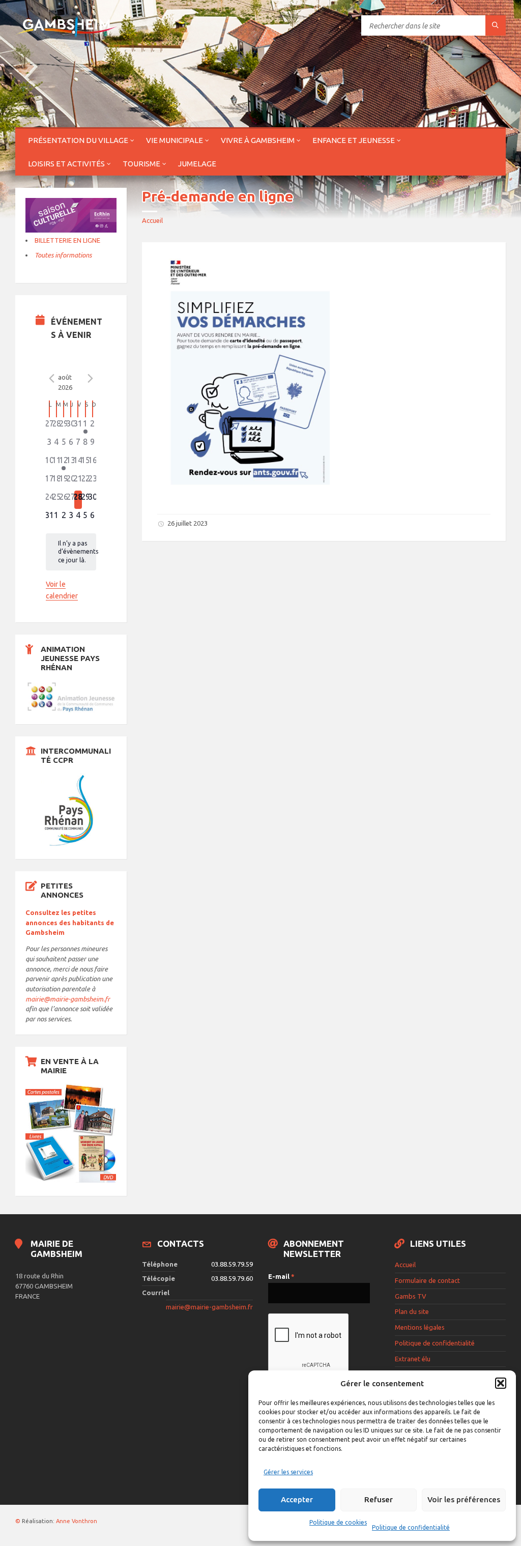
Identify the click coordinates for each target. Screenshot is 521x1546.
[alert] (71, 552)
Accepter (297, 1499)
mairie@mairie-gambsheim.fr (67, 999)
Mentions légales (420, 1327)
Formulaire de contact (427, 1280)
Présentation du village (78, 140)
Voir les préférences (463, 1499)
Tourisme (141, 163)
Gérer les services (288, 1472)
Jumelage (197, 163)
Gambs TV (410, 1296)
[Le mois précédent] (90, 379)
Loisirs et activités (66, 163)
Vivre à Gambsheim (258, 140)
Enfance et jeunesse (353, 140)
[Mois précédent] (52, 379)
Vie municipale (174, 140)
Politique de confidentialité (411, 1527)
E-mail (281, 1276)
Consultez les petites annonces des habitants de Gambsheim (69, 922)
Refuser (378, 1499)
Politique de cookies (338, 1522)
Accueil (152, 220)
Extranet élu (412, 1358)
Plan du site (412, 1311)
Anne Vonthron (76, 1521)
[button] (501, 1383)
